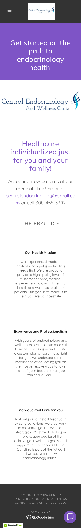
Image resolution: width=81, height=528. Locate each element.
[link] (41, 11)
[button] (9, 11)
